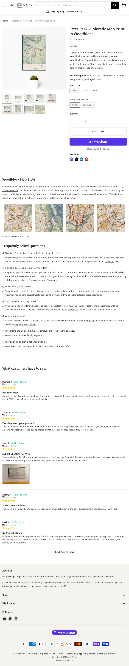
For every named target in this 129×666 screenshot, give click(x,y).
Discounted (111, 653)
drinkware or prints (66, 257)
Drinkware (32, 653)
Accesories (71, 653)
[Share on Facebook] (71, 159)
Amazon (91, 320)
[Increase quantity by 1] (97, 121)
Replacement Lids (47, 653)
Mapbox (15, 236)
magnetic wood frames (25, 324)
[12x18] (75, 94)
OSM (27, 236)
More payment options (98, 149)
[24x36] (95, 94)
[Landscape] (88, 108)
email (31, 346)
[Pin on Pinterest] (86, 159)
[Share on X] (76, 159)
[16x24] (85, 94)
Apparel (82, 653)
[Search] (115, 5)
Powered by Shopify (64, 660)
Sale (101, 653)
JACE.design (78, 39)
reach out (109, 261)
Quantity (74, 114)
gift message (80, 79)
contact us (73, 309)
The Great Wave (10, 190)
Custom (92, 653)
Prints (61, 653)
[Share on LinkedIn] (81, 159)
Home (5, 20)
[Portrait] (75, 108)
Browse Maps (19, 653)
